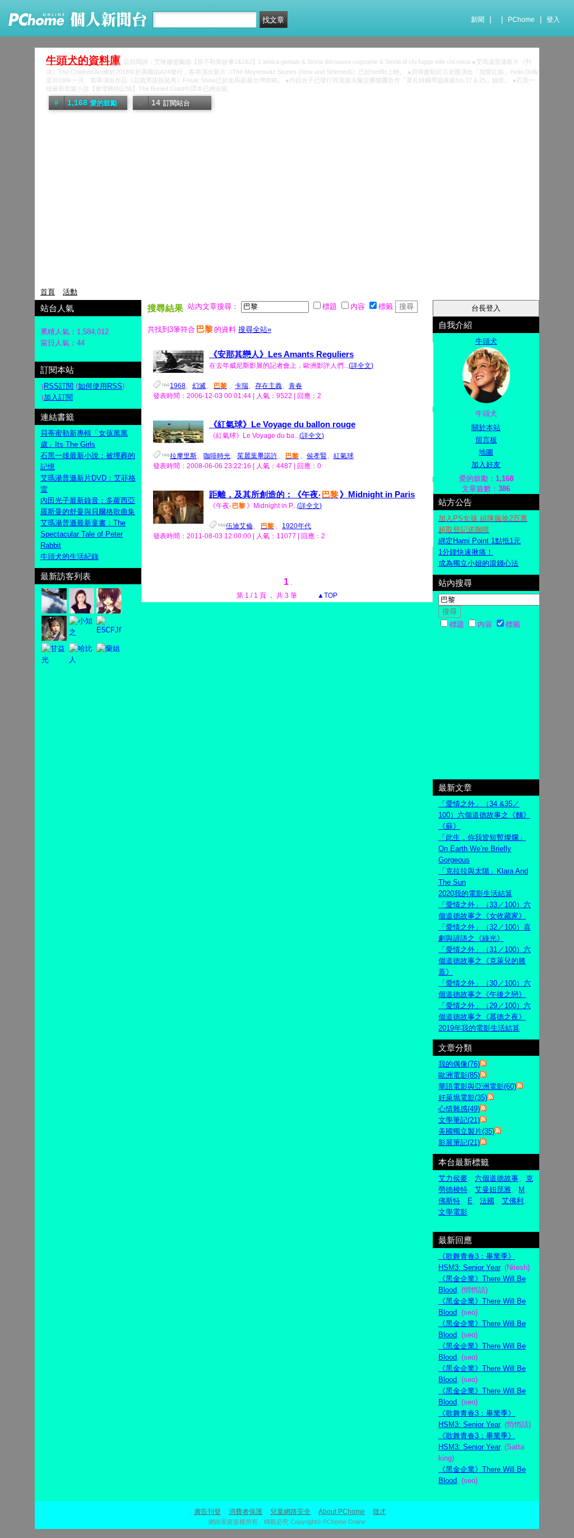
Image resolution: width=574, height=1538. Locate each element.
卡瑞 (241, 386)
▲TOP (326, 595)
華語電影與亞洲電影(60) (477, 1086)
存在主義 (268, 386)
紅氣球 (344, 456)
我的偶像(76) (459, 1064)
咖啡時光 (216, 456)
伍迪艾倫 (239, 526)
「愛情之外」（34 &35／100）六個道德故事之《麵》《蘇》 (484, 815)
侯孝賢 (317, 456)
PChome (521, 20)
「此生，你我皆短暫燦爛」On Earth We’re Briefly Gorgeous (482, 848)
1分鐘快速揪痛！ (465, 552)
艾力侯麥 (452, 1178)
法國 (487, 1201)
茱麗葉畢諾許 (257, 456)
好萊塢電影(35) (462, 1097)
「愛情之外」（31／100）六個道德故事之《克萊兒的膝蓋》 (484, 960)
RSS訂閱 (58, 386)
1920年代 (296, 526)
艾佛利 (513, 1201)
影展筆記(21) (459, 1142)
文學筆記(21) (459, 1120)
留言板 (486, 440)
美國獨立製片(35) (466, 1131)
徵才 (379, 1512)
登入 (553, 20)
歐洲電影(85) (459, 1075)
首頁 (47, 292)
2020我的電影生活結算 (475, 893)
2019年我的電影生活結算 (479, 1028)
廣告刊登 (207, 1512)
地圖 (486, 452)
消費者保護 (245, 1512)
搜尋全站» (254, 329)
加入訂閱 (58, 397)
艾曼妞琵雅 (493, 1189)
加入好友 (486, 464)
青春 (295, 386)
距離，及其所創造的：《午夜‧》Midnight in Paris (312, 494)
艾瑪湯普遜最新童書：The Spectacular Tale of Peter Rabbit (83, 534)
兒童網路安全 (290, 1512)
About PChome (341, 1512)
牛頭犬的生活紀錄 (69, 556)
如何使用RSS (100, 386)
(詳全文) (361, 366)
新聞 (477, 20)
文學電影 (452, 1212)
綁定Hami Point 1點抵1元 (479, 541)
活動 (70, 292)
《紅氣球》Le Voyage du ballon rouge (282, 424)
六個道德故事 (497, 1178)
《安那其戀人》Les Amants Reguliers (281, 354)
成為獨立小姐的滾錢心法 (478, 563)
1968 (178, 386)
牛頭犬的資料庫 (83, 60)
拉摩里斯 (183, 456)
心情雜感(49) (459, 1109)
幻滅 (199, 386)
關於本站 (486, 427)
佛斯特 (449, 1201)
